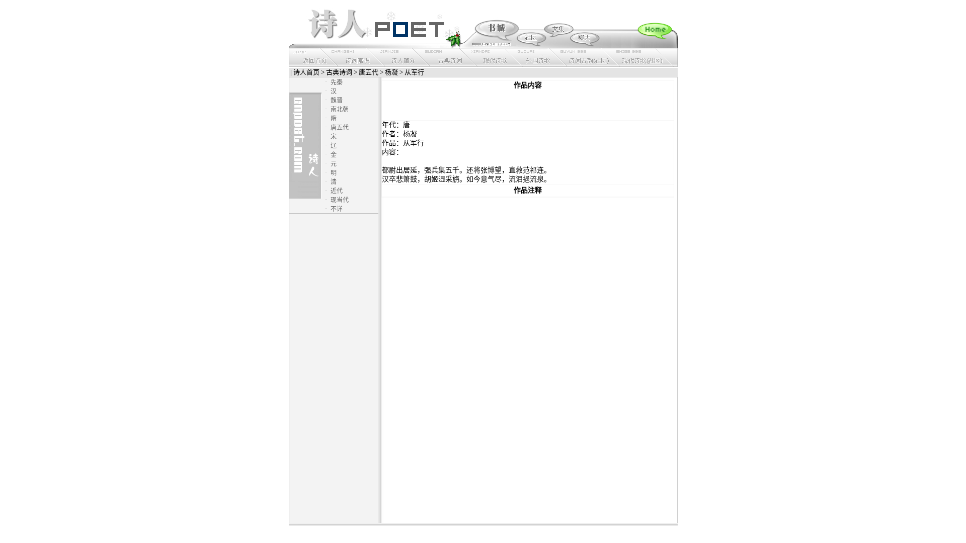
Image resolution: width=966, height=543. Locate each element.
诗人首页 (306, 72)
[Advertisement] (528, 105)
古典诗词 (339, 72)
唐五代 (368, 72)
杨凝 (391, 72)
